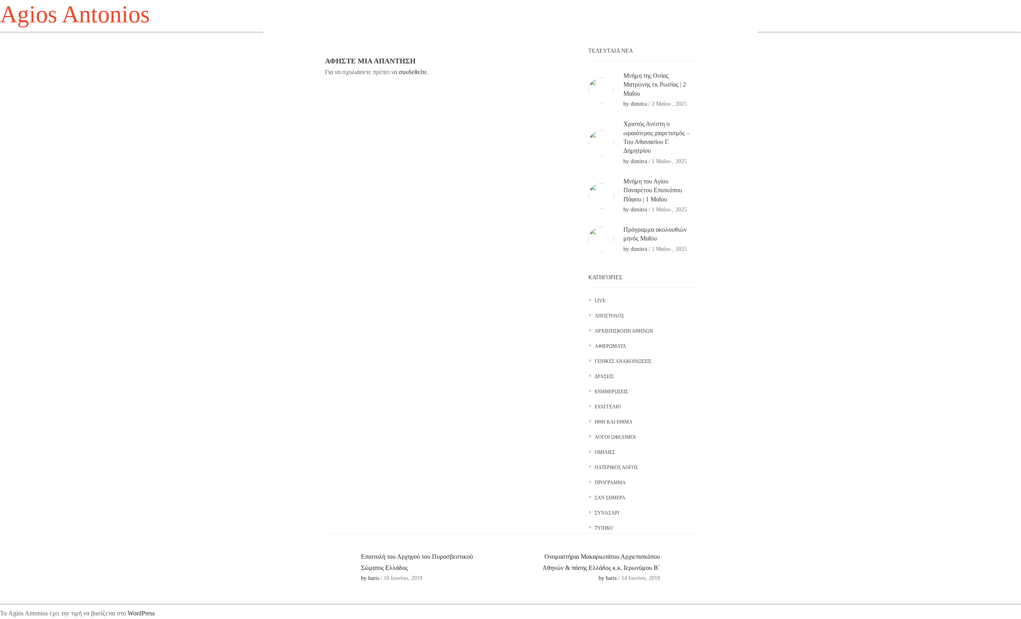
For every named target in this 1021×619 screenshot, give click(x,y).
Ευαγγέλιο (608, 407)
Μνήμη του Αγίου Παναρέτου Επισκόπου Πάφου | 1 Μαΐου (652, 190)
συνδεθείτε (413, 72)
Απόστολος (609, 316)
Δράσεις (604, 376)
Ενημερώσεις (611, 391)
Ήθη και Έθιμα (614, 422)
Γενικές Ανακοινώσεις (623, 361)
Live (600, 301)
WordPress (141, 613)
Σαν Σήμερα (610, 498)
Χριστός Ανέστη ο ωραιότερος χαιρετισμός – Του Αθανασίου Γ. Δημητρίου (656, 137)
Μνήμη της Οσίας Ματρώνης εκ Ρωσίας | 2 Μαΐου (654, 84)
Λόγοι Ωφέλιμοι (615, 437)
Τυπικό (604, 528)
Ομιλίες (605, 452)
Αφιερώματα (610, 346)
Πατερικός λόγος (616, 467)
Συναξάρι (607, 513)
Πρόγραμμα (610, 482)
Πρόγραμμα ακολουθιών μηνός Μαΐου (655, 234)
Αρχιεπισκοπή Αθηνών (624, 331)
